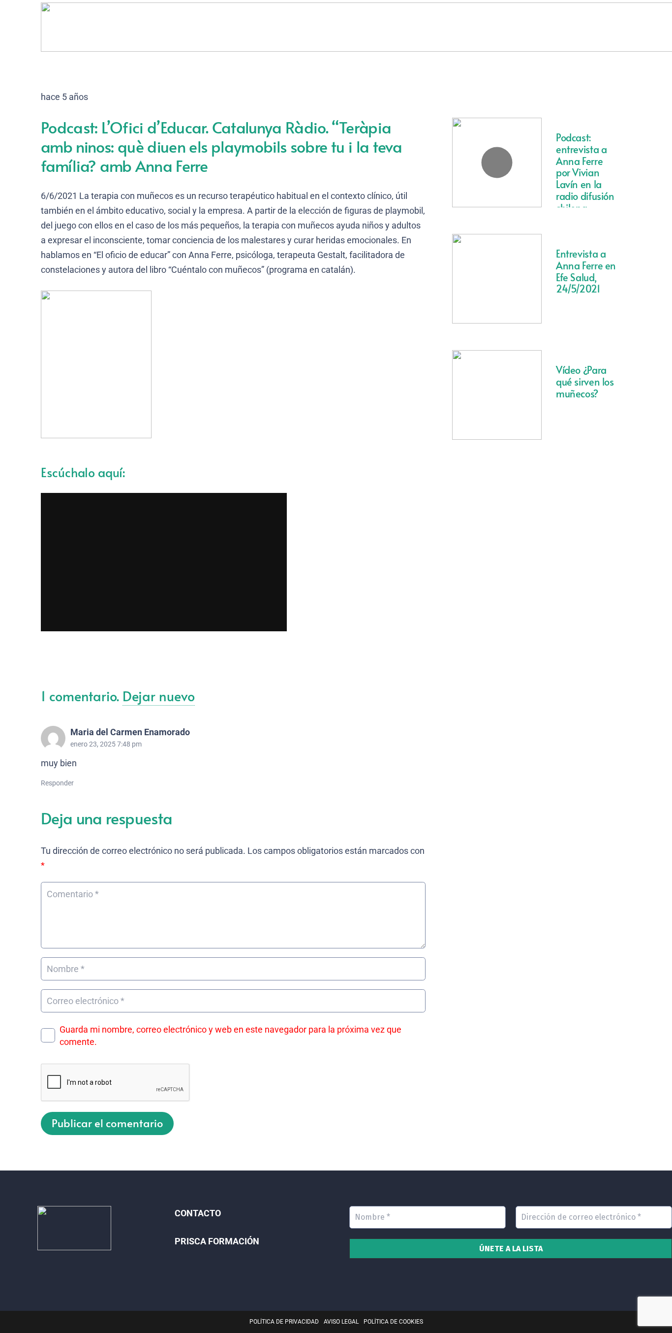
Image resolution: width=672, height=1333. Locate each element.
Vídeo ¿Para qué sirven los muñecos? (584, 381)
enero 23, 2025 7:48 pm (106, 744)
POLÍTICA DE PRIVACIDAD (284, 1321)
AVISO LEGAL (341, 1321)
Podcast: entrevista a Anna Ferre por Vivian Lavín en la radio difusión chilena (585, 172)
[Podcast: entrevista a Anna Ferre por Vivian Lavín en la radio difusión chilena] (497, 162)
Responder (57, 783)
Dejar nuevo (158, 695)
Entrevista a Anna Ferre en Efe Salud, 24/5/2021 (586, 271)
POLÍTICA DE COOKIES (393, 1321)
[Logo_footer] (74, 1228)
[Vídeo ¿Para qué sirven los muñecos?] (497, 395)
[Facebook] (67, 1269)
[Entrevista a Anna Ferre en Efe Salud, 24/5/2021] (497, 279)
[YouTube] (81, 1269)
